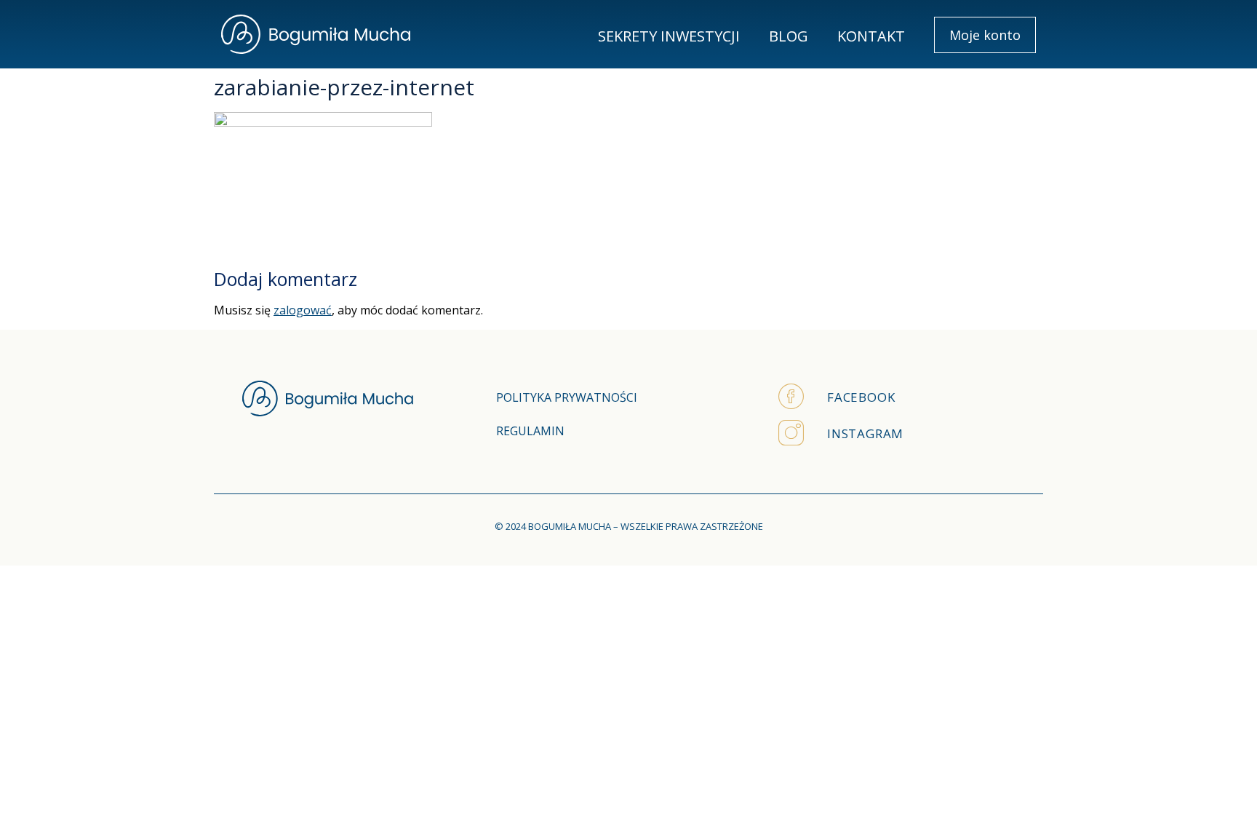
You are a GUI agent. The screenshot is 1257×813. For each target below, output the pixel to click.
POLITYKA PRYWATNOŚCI (566, 397)
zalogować (303, 310)
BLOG (788, 36)
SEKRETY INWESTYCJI (669, 36)
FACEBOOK (861, 397)
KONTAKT (871, 36)
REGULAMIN (530, 431)
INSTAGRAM (865, 433)
